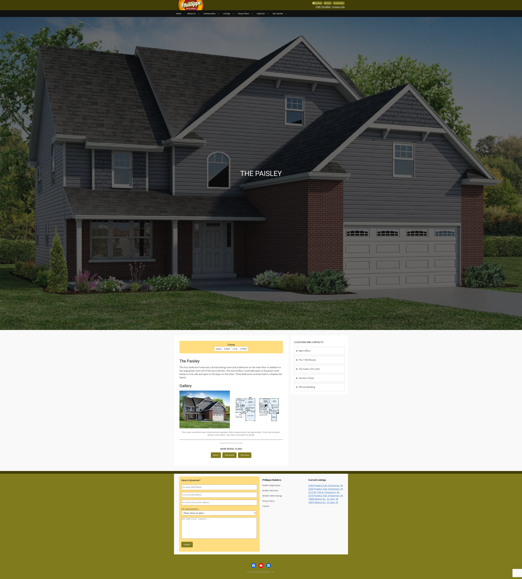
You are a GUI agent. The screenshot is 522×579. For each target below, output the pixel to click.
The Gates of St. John (309, 368)
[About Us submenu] (198, 13)
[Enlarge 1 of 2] (226, 394)
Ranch (216, 455)
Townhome (229, 455)
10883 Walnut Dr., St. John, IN (323, 498)
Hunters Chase (306, 378)
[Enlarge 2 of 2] (279, 394)
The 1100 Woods (307, 359)
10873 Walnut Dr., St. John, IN (323, 502)
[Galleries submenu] (267, 13)
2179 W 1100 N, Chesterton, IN (323, 492)
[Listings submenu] (233, 13)
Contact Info (338, 6)
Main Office (304, 350)
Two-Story (244, 455)
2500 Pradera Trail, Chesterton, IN (325, 485)
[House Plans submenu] (252, 13)
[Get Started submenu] (286, 13)
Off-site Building (307, 387)
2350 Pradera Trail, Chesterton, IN (325, 488)
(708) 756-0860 (323, 6)
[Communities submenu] (218, 13)
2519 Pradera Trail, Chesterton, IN (325, 495)
